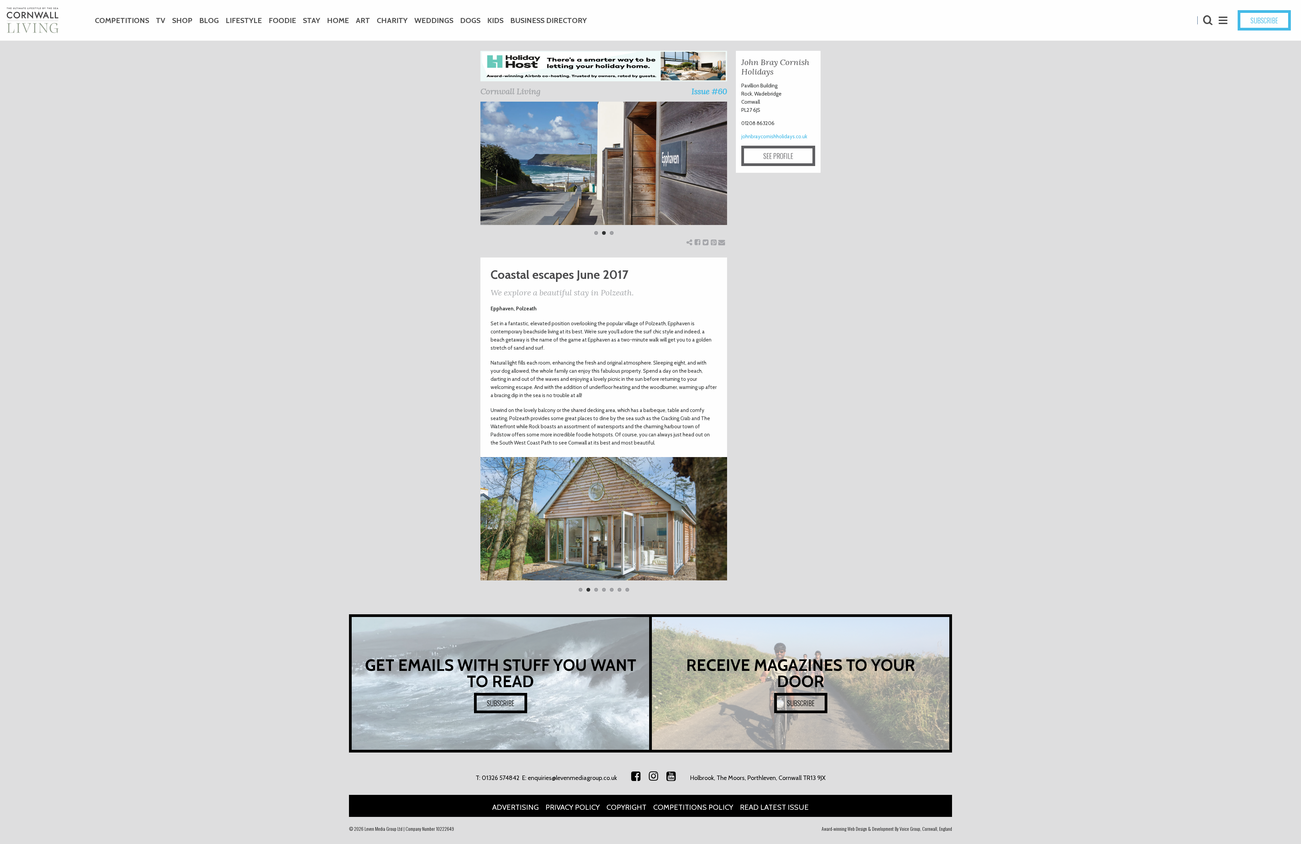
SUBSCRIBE (1264, 20)
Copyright (626, 807)
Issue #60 (709, 91)
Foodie (282, 20)
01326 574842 (500, 778)
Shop (182, 20)
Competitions (122, 20)
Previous (470, 173)
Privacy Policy (572, 807)
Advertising (515, 807)
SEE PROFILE (778, 156)
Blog (209, 20)
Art (363, 20)
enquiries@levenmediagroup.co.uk (572, 778)
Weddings (433, 20)
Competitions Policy (693, 807)
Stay (311, 20)
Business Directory (548, 20)
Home (338, 20)
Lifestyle (244, 20)
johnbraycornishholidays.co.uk (774, 136)
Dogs (470, 20)
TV (160, 20)
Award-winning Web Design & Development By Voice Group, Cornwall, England (887, 828)
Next (737, 173)
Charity (392, 20)
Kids (495, 20)
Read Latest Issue (774, 807)
